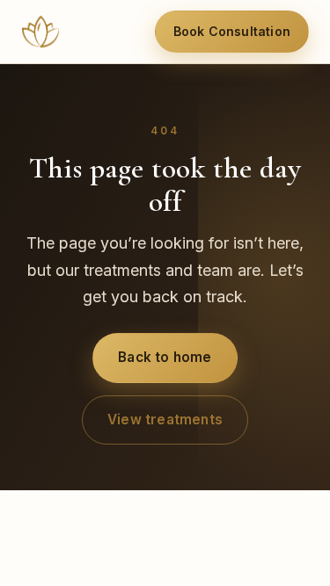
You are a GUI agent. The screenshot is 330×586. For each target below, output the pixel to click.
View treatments (165, 419)
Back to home (164, 357)
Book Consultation (231, 31)
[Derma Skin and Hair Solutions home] (40, 31)
